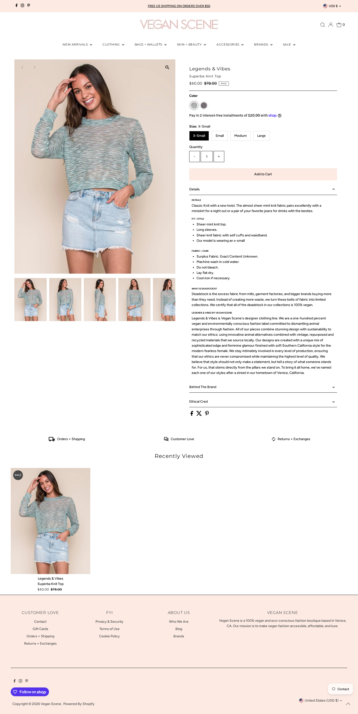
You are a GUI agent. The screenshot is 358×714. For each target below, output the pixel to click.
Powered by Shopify (78, 704)
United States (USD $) (322, 700)
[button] (194, 105)
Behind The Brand (202, 387)
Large (261, 136)
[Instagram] (22, 6)
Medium (240, 136)
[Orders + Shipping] (52, 440)
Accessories (228, 44)
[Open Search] (322, 25)
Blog (178, 629)
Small (220, 136)
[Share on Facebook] (192, 415)
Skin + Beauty (190, 44)
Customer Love (182, 439)
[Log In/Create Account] (331, 25)
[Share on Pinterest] (207, 415)
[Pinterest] (28, 6)
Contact (40, 622)
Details (194, 189)
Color (193, 96)
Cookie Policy (109, 636)
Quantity (196, 147)
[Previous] (22, 67)
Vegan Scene (51, 704)
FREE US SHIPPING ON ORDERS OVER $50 (179, 6)
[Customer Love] (166, 440)
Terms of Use (109, 629)
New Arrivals (76, 44)
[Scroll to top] (348, 704)
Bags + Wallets (149, 44)
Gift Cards (40, 629)
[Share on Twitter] (199, 415)
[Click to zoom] (167, 67)
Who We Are (178, 622)
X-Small (199, 136)
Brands (261, 44)
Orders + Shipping (71, 439)
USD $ (333, 6)
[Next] (34, 67)
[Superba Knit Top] (50, 521)
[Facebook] (16, 6)
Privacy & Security (109, 622)
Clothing (112, 44)
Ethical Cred (198, 401)
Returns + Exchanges (294, 439)
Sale (287, 44)
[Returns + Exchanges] (273, 440)
